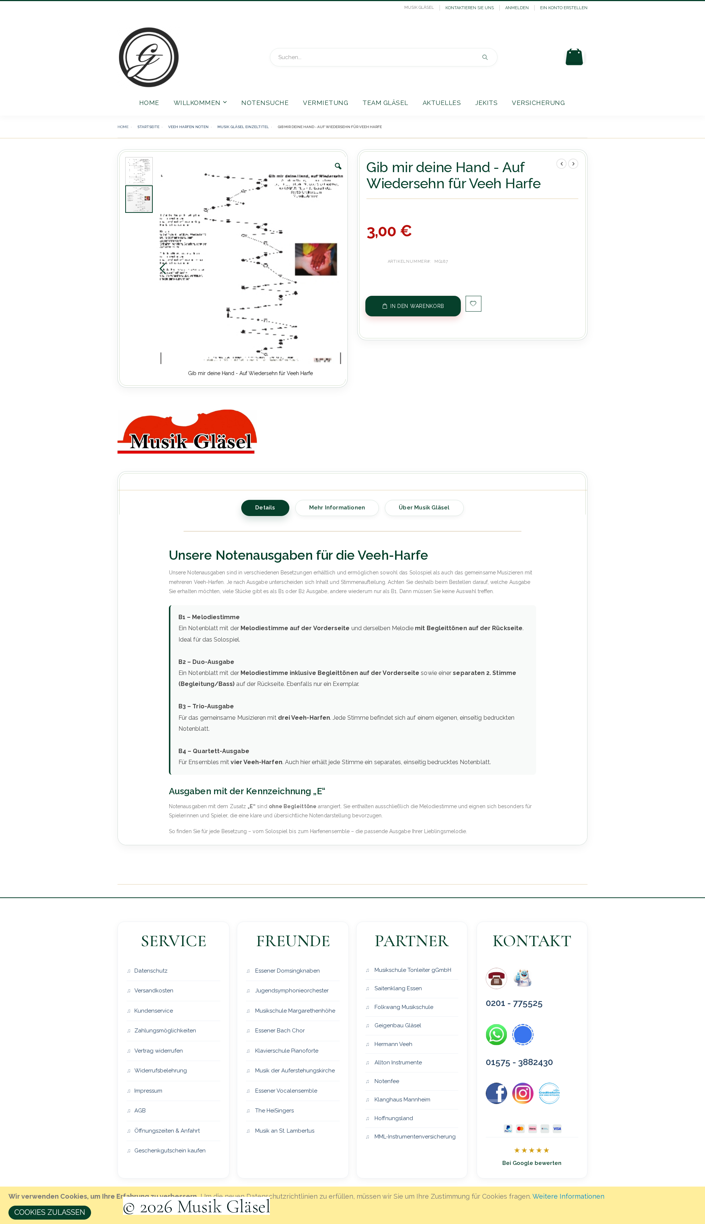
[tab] (265, 506)
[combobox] (384, 57)
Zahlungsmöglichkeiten (165, 1030)
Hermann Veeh (392, 1044)
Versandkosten (153, 990)
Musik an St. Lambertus (284, 1130)
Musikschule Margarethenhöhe (294, 1010)
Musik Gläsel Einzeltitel (243, 127)
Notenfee (386, 1081)
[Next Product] (573, 164)
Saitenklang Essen (397, 988)
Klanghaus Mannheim (401, 1099)
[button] (338, 171)
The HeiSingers (274, 1110)
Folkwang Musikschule (403, 1007)
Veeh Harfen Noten (188, 127)
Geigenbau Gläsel (397, 1025)
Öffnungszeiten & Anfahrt (167, 1130)
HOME (123, 127)
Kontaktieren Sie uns (469, 8)
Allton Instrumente (397, 1062)
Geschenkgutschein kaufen (170, 1150)
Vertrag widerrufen (158, 1050)
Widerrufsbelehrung (160, 1070)
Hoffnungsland (393, 1118)
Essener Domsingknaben (287, 970)
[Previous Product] (561, 164)
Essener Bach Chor (279, 1030)
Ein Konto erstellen (564, 8)
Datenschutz (150, 970)
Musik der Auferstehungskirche (294, 1070)
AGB (140, 1110)
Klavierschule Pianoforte (286, 1050)
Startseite (148, 127)
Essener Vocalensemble (285, 1090)
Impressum (148, 1090)
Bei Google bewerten (531, 1163)
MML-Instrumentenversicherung (414, 1136)
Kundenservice (153, 1010)
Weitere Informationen (568, 1196)
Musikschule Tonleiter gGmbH (412, 970)
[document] (353, 1205)
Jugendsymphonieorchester (291, 990)
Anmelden (517, 8)
